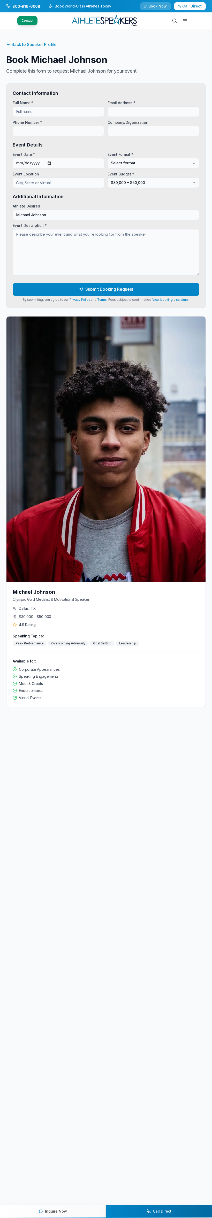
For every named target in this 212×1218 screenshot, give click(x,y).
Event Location (26, 174)
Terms (102, 300)
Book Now (157, 6)
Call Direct (192, 6)
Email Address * (121, 103)
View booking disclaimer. (170, 300)
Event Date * (24, 154)
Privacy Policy (80, 300)
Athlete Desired (26, 206)
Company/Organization (128, 122)
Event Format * (120, 154)
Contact (27, 20)
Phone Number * (27, 122)
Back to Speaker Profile (34, 44)
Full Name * (23, 103)
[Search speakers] (174, 20)
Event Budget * (121, 174)
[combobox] (153, 163)
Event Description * (30, 225)
